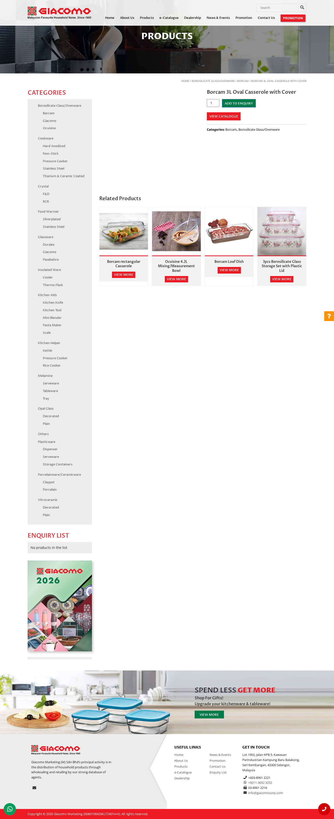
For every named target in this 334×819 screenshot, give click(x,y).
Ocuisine (49, 128)
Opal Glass (46, 408)
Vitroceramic (48, 500)
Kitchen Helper (49, 343)
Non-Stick (50, 153)
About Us (127, 18)
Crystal (43, 186)
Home (109, 18)
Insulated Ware (49, 270)
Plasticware (46, 442)
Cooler (48, 277)
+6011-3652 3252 (260, 782)
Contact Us (266, 18)
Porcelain (50, 489)
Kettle (47, 350)
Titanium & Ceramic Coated (63, 176)
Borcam (243, 81)
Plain (46, 424)
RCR (46, 201)
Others (43, 434)
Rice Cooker (52, 365)
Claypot (49, 482)
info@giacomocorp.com (265, 793)
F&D (46, 194)
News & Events (218, 18)
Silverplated (52, 219)
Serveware (51, 383)
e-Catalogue (169, 18)
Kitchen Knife (53, 302)
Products (147, 18)
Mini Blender (52, 318)
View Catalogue (223, 116)
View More (209, 715)
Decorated (51, 416)
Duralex (49, 244)
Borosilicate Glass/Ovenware (213, 81)
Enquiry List (218, 772)
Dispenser (50, 449)
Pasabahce (51, 259)
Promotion (243, 18)
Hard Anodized (54, 146)
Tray (46, 398)
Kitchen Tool (52, 310)
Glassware (45, 237)
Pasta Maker (52, 325)
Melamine (45, 376)
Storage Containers (57, 464)
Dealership (192, 18)
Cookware (45, 138)
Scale (47, 333)
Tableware (50, 391)
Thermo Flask (53, 285)
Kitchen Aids (47, 295)
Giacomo (49, 121)
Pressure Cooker (55, 161)
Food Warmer (48, 211)
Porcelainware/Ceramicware (59, 475)
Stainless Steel (53, 168)
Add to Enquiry (239, 103)
